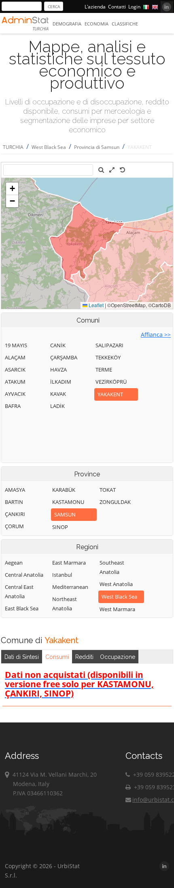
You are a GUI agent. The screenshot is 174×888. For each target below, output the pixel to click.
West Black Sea (49, 147)
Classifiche (125, 24)
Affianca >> (156, 334)
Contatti (117, 6)
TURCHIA (13, 147)
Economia (96, 24)
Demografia (67, 24)
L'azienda (95, 6)
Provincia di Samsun (96, 147)
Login (134, 6)
